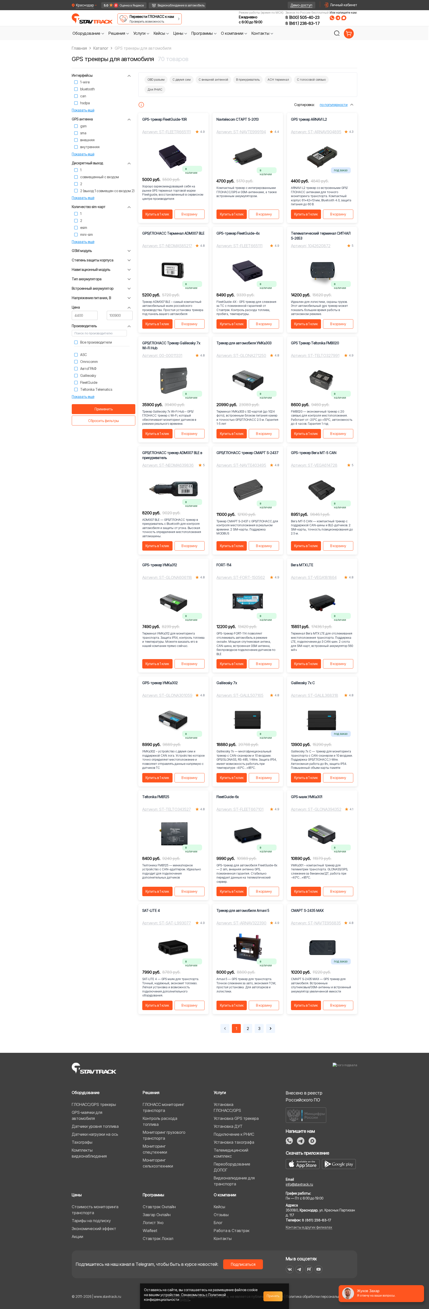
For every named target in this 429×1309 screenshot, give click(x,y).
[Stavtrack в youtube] (319, 1269)
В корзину (189, 214)
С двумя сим (182, 79)
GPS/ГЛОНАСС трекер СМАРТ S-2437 (247, 453)
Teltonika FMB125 (155, 797)
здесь (184, 1299)
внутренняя (90, 147)
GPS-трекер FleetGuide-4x (238, 233)
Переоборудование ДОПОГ (232, 1167)
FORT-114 (223, 565)
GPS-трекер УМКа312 (159, 565)
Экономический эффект (94, 1228)
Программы (153, 1194)
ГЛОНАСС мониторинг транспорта (163, 1107)
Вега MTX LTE (302, 565)
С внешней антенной (213, 79)
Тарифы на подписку (91, 1220)
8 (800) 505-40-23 (303, 17)
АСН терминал (278, 79)
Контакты (223, 1238)
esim (83, 227)
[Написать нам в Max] (312, 1141)
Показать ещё (83, 110)
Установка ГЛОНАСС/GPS (227, 1107)
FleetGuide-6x (227, 797)
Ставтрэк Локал (158, 1238)
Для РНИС (154, 89)
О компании (225, 1194)
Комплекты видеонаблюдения (89, 1153)
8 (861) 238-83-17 (303, 23)
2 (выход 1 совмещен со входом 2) (107, 191)
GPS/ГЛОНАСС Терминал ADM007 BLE (173, 233)
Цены (77, 1194)
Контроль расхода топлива (160, 1121)
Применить (104, 409)
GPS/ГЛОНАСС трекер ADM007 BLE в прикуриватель (172, 455)
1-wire (85, 82)
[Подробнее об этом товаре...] (141, 105)
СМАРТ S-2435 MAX (307, 910)
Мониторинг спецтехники (155, 1149)
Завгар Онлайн (157, 1214)
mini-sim (86, 234)
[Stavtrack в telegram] (299, 1269)
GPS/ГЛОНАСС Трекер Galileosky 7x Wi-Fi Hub (171, 345)
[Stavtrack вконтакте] (290, 1269)
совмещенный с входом (99, 177)
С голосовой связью (311, 79)
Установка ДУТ (228, 1126)
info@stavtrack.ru (299, 1184)
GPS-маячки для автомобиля (87, 1115)
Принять (273, 1296)
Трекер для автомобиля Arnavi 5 (242, 910)
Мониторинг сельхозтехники (158, 1163)
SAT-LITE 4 (151, 910)
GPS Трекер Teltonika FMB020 (315, 343)
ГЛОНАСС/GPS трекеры (94, 1104)
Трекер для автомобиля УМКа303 (244, 343)
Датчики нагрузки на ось (95, 1134)
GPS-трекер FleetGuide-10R (164, 119)
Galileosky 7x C (303, 683)
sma (83, 133)
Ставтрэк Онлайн (159, 1206)
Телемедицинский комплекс (231, 1153)
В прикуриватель (248, 79)
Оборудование (86, 1092)
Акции (77, 1236)
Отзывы (221, 1214)
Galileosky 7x (226, 683)
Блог (218, 1222)
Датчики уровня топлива (95, 1126)
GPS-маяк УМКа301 (306, 797)
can (83, 96)
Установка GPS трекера (236, 1118)
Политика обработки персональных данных (321, 1296)
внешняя (87, 140)
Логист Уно (153, 1222)
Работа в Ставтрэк (232, 1230)
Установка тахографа (234, 1142)
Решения (151, 1092)
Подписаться (243, 1264)
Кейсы (219, 1206)
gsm (83, 126)
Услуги (220, 1092)
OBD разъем (156, 79)
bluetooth (87, 89)
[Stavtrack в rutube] (309, 1269)
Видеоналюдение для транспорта (234, 1180)
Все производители (96, 342)
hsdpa (85, 103)
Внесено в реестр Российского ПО (304, 1096)
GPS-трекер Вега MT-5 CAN (313, 453)
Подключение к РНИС (234, 1134)
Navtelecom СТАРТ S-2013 (237, 119)
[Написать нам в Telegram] (337, 17)
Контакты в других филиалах (309, 1227)
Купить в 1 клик (157, 214)
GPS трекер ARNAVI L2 (309, 119)
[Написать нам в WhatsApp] (332, 17)
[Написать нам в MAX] (343, 17)
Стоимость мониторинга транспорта (95, 1209)
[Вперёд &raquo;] (270, 1028)
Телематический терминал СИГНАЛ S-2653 (321, 235)
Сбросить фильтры (103, 421)
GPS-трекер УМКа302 (160, 683)
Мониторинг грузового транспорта (164, 1135)
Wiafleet (150, 1230)
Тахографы (82, 1142)
